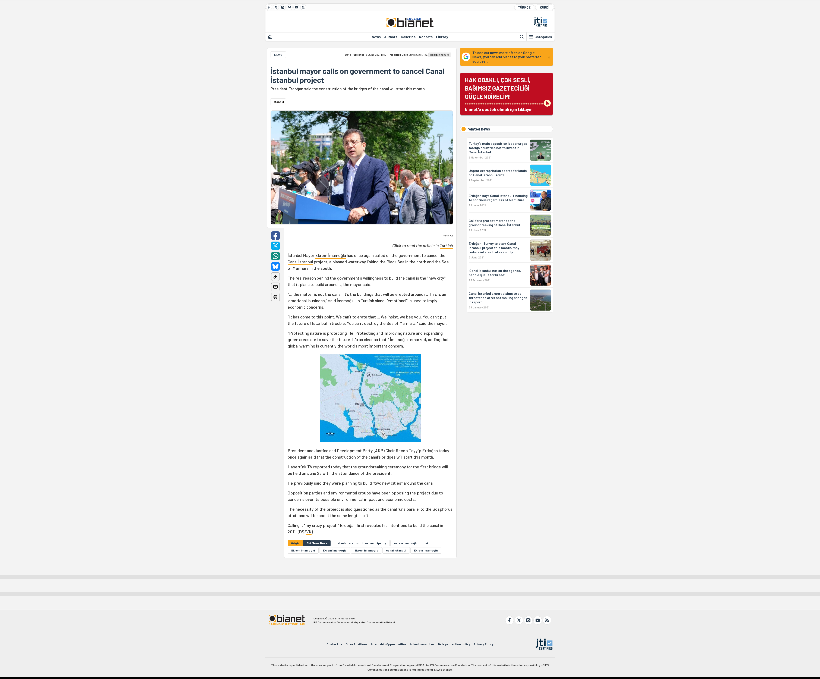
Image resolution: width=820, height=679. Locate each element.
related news (478, 129)
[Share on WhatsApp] (275, 256)
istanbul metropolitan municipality (361, 543)
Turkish (446, 245)
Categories (543, 36)
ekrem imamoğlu (405, 543)
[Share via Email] (275, 287)
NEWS (278, 54)
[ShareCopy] (275, 276)
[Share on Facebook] (275, 235)
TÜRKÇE (524, 7)
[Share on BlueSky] (275, 266)
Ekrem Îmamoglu (366, 550)
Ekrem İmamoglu (335, 550)
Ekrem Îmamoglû (303, 550)
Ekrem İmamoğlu (330, 255)
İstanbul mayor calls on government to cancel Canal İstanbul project (358, 75)
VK (309, 531)
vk (427, 543)
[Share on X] (275, 246)
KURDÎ (544, 7)
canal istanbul (396, 550)
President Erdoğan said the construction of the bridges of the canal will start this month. (348, 88)
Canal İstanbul (300, 261)
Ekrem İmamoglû (426, 550)
